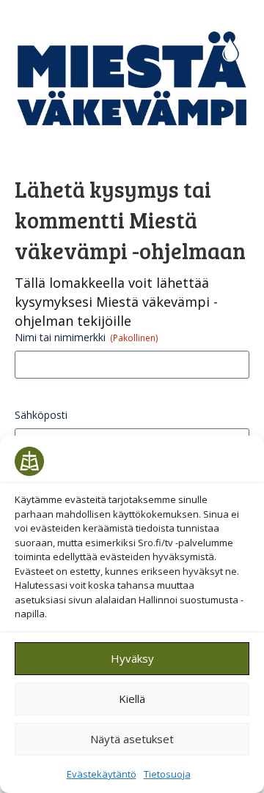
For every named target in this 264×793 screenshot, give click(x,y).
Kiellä (132, 698)
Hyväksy (132, 658)
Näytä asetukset (132, 738)
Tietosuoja (167, 774)
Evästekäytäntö (101, 774)
